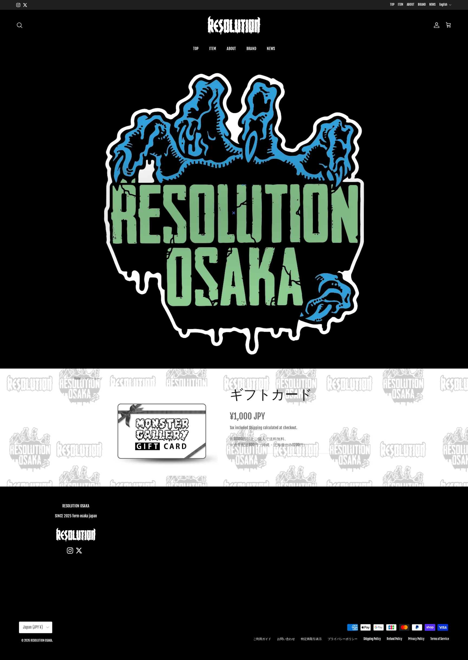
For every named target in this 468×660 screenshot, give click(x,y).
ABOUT (410, 4)
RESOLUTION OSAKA (41, 640)
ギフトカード (94, 378)
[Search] (19, 25)
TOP (392, 4)
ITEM (400, 4)
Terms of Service (439, 639)
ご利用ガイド (262, 639)
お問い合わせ (286, 639)
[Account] (435, 25)
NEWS (432, 4)
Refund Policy (394, 639)
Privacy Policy (416, 639)
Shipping (255, 427)
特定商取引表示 (311, 639)
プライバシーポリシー (343, 639)
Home (77, 378)
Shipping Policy (372, 639)
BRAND (422, 4)
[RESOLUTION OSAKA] (234, 25)
